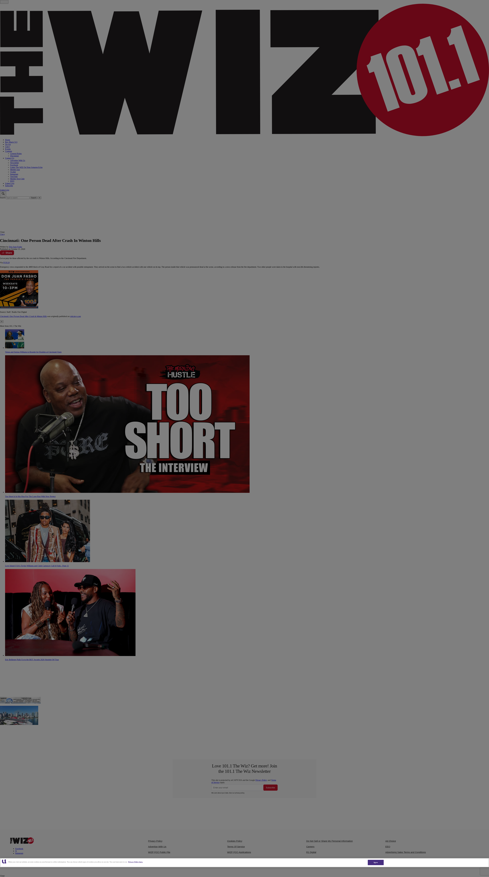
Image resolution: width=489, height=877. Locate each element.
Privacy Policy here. (135, 862)
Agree (375, 862)
